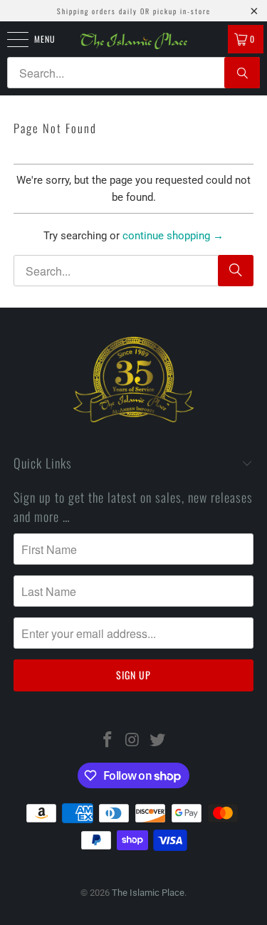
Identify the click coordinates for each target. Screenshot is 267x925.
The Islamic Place (148, 892)
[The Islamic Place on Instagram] (133, 741)
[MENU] (10, 39)
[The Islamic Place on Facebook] (108, 741)
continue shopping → (173, 235)
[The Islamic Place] (134, 41)
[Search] (242, 72)
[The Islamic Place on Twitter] (157, 741)
